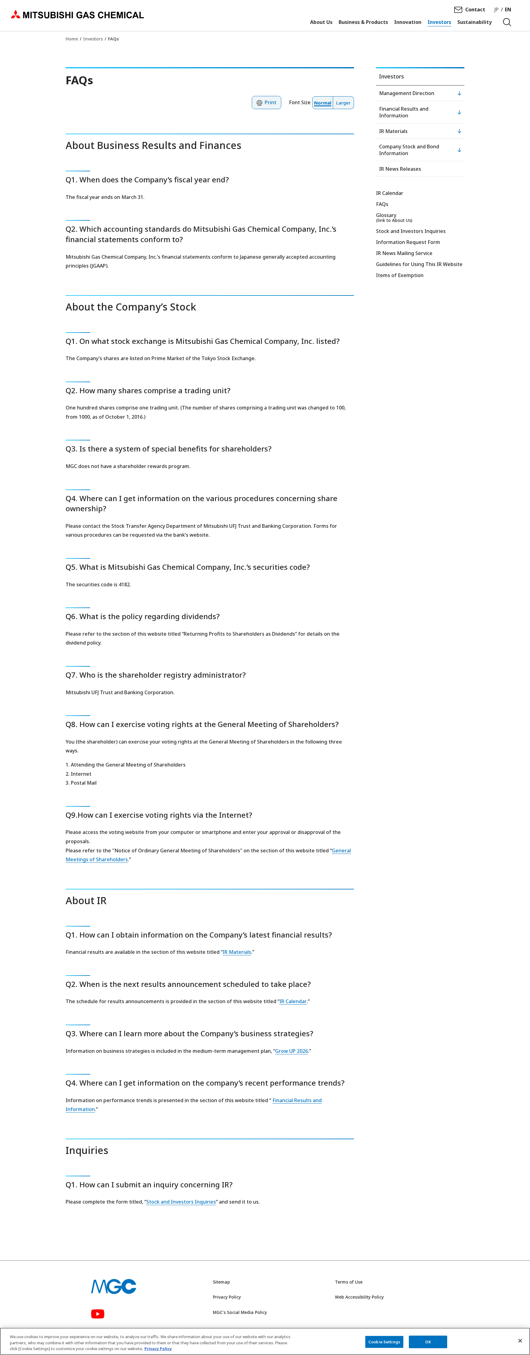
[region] (265, 1341)
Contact (475, 9)
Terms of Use (349, 1282)
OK (428, 1341)
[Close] (520, 1340)
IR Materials (237, 952)
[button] (266, 102)
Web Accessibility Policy (359, 1297)
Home (72, 39)
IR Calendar (293, 1001)
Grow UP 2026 (291, 1051)
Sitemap (221, 1282)
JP (496, 9)
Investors (93, 39)
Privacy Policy (227, 1297)
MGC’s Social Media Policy (240, 1312)
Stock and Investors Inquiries (181, 1201)
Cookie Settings (384, 1341)
